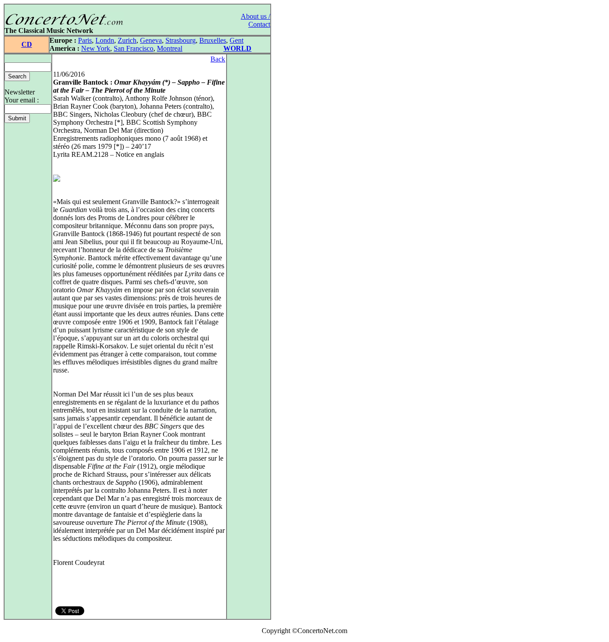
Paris (85, 40)
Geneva (151, 40)
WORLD (237, 48)
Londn (104, 40)
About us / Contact (255, 20)
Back (217, 59)
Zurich (127, 40)
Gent (236, 40)
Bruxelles (212, 40)
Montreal (169, 48)
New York (95, 48)
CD (26, 44)
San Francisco (133, 48)
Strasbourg (180, 40)
